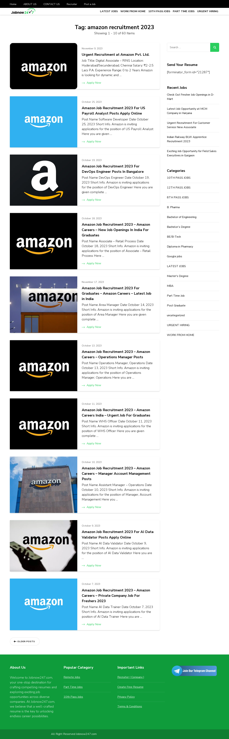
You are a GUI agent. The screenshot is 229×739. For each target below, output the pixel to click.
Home (13, 4)
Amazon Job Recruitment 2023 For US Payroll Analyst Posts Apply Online (113, 111)
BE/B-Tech (174, 237)
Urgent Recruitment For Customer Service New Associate (188, 125)
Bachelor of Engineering (181, 217)
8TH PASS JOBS (178, 197)
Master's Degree (177, 276)
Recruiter (72, 4)
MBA (170, 286)
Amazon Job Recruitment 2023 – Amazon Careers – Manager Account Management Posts (116, 473)
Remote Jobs (72, 677)
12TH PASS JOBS (179, 188)
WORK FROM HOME (133, 11)
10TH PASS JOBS (159, 11)
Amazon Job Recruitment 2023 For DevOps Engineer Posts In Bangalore (113, 169)
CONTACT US (51, 4)
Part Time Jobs (73, 687)
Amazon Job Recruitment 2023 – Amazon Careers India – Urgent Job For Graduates (116, 413)
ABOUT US (29, 4)
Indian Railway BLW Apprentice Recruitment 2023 (187, 139)
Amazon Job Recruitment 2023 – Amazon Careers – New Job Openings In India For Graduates (116, 230)
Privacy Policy (126, 697)
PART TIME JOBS (183, 11)
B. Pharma (173, 207)
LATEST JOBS (109, 11)
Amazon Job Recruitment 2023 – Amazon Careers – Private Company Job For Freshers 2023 (116, 595)
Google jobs (174, 256)
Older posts (26, 641)
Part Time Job (176, 296)
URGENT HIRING (207, 11)
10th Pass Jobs (73, 697)
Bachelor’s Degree (178, 227)
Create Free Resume (130, 687)
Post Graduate (176, 305)
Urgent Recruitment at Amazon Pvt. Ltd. (115, 54)
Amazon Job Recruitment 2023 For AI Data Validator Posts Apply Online (118, 534)
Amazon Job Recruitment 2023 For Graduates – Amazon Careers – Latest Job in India (116, 293)
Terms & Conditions (129, 706)
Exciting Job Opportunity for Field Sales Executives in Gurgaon (191, 153)
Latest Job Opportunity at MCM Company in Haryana (187, 111)
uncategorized (176, 315)
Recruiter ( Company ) (130, 677)
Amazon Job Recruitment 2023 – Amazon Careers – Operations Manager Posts (116, 354)
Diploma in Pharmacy (180, 247)
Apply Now (94, 83)
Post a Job (90, 4)
